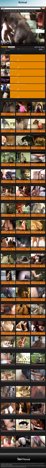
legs (4, 51)
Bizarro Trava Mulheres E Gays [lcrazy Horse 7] (18, 84)
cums (6, 266)
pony (36, 283)
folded (36, 249)
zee (20, 114)
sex (35, 131)
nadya (34, 333)
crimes (23, 333)
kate (37, 333)
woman (19, 165)
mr (3, 114)
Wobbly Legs (13, 62)
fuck (35, 266)
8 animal (23, 4)
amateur (34, 114)
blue (36, 232)
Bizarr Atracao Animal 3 (14, 77)
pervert (4, 232)
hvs (18, 114)
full (37, 131)
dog (4, 114)
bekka (19, 131)
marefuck (21, 249)
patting (38, 232)
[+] (42, 51)
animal (34, 131)
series (19, 148)
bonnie (34, 232)
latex (7, 198)
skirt (37, 114)
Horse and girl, (7, 50)
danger (6, 249)
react (35, 198)
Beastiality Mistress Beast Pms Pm (16, 55)
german (22, 283)
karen (6, 148)
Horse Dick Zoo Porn (14, 91)
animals (22, 232)
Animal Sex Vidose (14, 69)
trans (7, 283)
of (19, 266)
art (18, 266)
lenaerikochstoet (5, 215)
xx (7, 165)
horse (4, 131)
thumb (34, 249)
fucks (38, 283)
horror (38, 249)
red (36, 114)
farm (3, 148)
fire (5, 131)
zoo (20, 131)
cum (37, 165)
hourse (8, 333)
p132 (4, 249)
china (19, 215)
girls (33, 198)
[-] (44, 51)
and (21, 165)
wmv (21, 114)
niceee (34, 283)
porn (22, 131)
